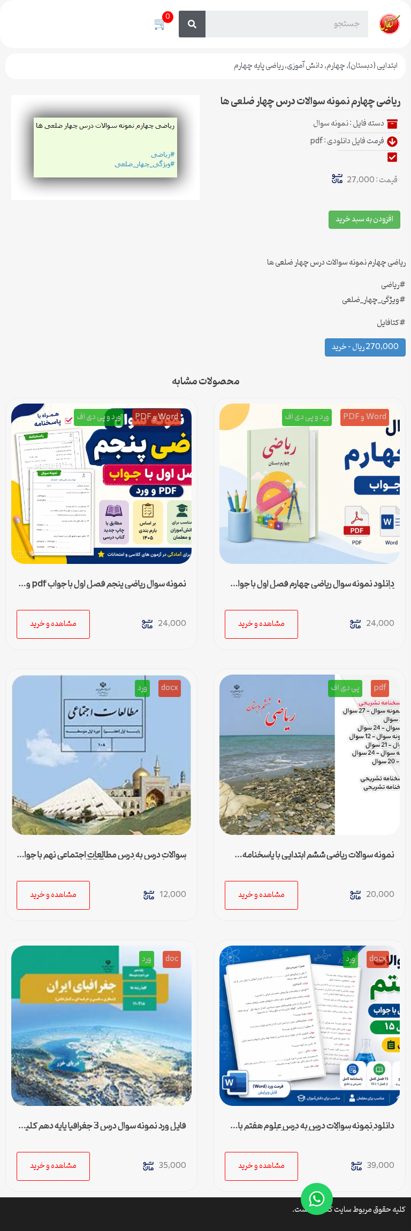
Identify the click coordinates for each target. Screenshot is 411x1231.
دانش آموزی (305, 66)
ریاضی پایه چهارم (259, 66)
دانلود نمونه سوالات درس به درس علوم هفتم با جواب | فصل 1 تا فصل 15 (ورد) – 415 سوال (316, 1130)
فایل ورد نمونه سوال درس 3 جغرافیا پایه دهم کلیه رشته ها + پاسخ (103, 1130)
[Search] (192, 24)
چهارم (335, 66)
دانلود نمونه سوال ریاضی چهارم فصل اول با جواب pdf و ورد (312, 588)
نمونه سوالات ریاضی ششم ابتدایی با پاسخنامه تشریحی (318, 859)
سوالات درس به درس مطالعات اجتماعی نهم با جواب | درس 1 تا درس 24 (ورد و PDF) (101, 859)
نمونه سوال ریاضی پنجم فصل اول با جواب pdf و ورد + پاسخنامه (106, 588)
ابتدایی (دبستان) (373, 66)
